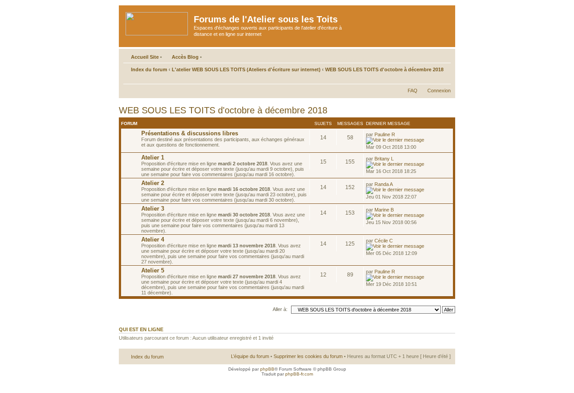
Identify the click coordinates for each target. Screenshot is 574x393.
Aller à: (280, 309)
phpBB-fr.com (299, 373)
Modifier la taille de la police (444, 79)
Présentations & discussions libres (189, 133)
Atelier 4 (152, 239)
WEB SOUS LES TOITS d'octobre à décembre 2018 (384, 69)
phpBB (267, 369)
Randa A (383, 184)
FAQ (412, 90)
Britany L (384, 158)
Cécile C (383, 240)
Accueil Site (145, 57)
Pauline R (384, 134)
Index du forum (149, 69)
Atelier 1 (152, 157)
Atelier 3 (152, 208)
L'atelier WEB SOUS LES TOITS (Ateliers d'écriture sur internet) (246, 69)
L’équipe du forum (250, 356)
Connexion (439, 90)
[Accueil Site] (157, 22)
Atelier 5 (152, 270)
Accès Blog (185, 57)
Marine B (384, 209)
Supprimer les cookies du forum (308, 356)
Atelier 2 (152, 183)
